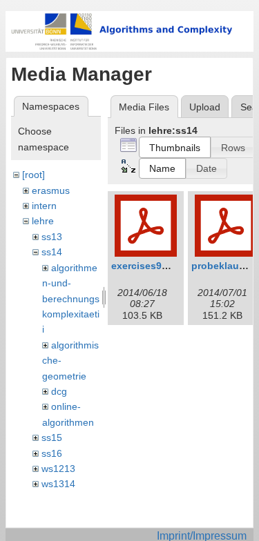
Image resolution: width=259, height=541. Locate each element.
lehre (43, 220)
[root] (33, 174)
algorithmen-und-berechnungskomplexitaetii (70, 298)
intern (44, 205)
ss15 (51, 437)
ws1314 (58, 483)
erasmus (51, 190)
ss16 (51, 453)
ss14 (51, 251)
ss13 (51, 236)
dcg (59, 391)
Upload (204, 106)
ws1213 (58, 468)
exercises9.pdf (145, 265)
